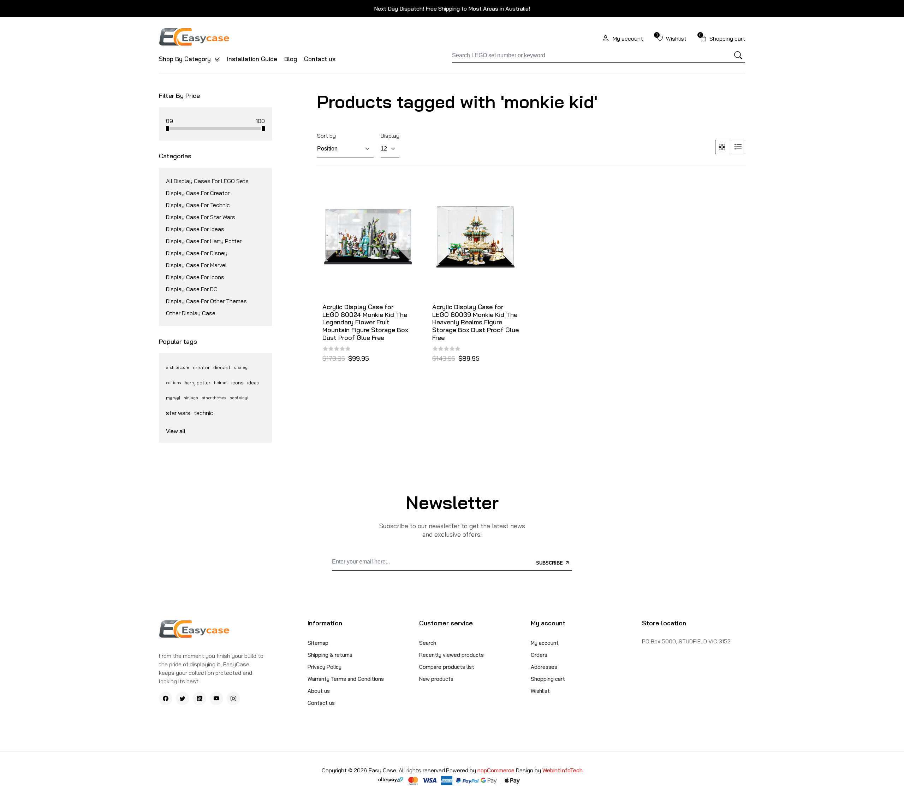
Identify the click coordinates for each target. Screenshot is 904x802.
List (738, 147)
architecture (177, 367)
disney (241, 367)
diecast (222, 367)
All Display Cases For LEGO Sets (207, 180)
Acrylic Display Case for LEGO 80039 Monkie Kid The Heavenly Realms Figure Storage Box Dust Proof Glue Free (475, 322)
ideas (253, 382)
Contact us (319, 59)
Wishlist (540, 691)
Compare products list (446, 667)
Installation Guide (252, 59)
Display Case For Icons (195, 277)
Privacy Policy (324, 667)
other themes (214, 397)
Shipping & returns (330, 654)
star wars (178, 413)
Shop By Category (186, 59)
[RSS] (199, 698)
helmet (221, 382)
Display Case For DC (192, 289)
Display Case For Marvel (196, 265)
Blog (290, 59)
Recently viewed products (451, 654)
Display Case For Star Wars (200, 216)
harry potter (197, 382)
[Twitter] (182, 698)
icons (237, 382)
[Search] (738, 55)
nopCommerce (496, 770)
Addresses (544, 667)
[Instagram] (233, 698)
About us (319, 691)
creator (201, 367)
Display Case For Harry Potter (204, 240)
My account (545, 642)
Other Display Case (190, 313)
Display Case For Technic (198, 204)
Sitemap (318, 642)
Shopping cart (548, 679)
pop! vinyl (239, 397)
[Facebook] (165, 698)
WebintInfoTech (562, 770)
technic (203, 413)
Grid (722, 147)
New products (436, 679)
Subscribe (550, 563)
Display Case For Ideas (195, 228)
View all (175, 431)
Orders (539, 654)
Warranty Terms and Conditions (346, 679)
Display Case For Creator (198, 192)
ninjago (191, 397)
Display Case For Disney (196, 252)
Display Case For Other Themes (206, 301)
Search (427, 642)
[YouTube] (216, 698)
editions (173, 382)
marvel (173, 398)
